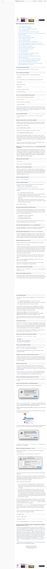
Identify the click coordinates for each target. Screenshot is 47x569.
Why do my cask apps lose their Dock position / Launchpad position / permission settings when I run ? (30, 64)
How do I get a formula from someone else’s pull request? (29, 53)
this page (27, 174)
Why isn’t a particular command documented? (27, 47)
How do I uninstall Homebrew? (24, 30)
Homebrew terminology (34, 69)
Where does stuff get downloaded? (25, 35)
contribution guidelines (24, 179)
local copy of (28, 336)
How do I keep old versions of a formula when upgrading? (29, 31)
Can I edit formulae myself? (23, 50)
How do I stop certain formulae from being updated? (28, 28)
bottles (23, 185)
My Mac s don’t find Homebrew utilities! (26, 37)
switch (33, 444)
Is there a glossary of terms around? (25, 26)
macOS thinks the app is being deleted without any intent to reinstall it (31, 531)
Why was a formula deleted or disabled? (26, 54)
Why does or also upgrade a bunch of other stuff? (31, 34)
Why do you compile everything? (24, 40)
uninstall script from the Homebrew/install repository (30, 116)
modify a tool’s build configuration (26, 371)
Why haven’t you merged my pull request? (26, 48)
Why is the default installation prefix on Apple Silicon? (30, 43)
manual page (33, 521)
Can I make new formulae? (23, 51)
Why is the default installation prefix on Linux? (31, 44)
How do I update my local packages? (25, 27)
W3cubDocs (17, 1)
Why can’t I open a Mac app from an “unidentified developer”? (29, 60)
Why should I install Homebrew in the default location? (28, 41)
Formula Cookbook (36, 331)
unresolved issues (41, 347)
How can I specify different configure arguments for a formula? (30, 58)
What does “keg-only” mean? (24, 57)
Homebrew (22, 1)
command (24, 324)
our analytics (22, 348)
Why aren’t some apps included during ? (28, 61)
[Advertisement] (31, 10)
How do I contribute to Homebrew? (25, 38)
